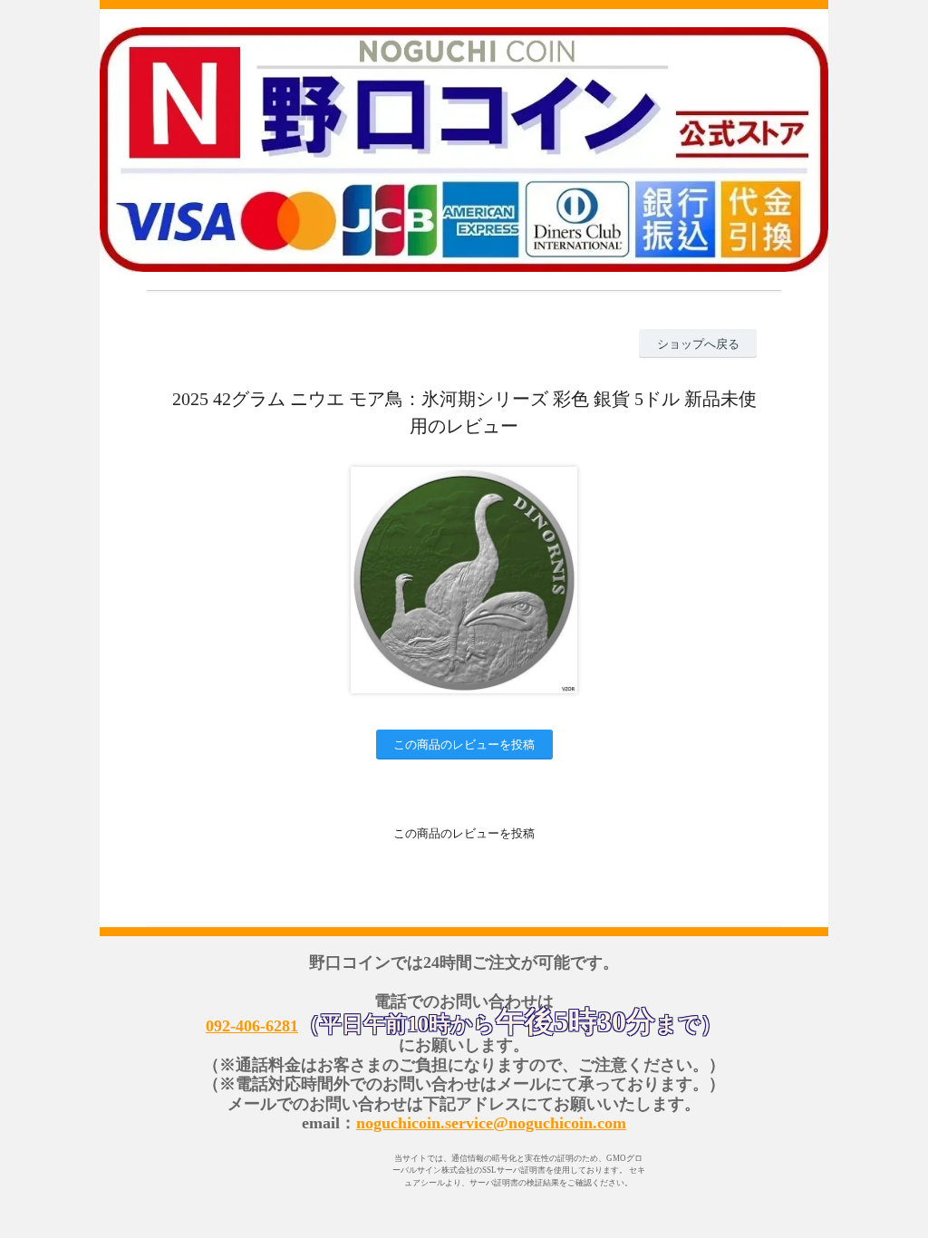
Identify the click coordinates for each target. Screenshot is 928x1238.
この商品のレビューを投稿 (464, 744)
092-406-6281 (252, 1026)
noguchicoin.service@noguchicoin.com (491, 1123)
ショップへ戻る (698, 344)
